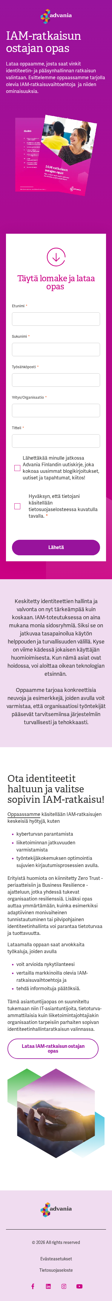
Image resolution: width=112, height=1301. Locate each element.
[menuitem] (56, 1259)
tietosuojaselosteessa (52, 509)
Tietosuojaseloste (56, 1270)
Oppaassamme (23, 814)
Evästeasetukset (56, 1259)
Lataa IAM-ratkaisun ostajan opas (53, 1048)
